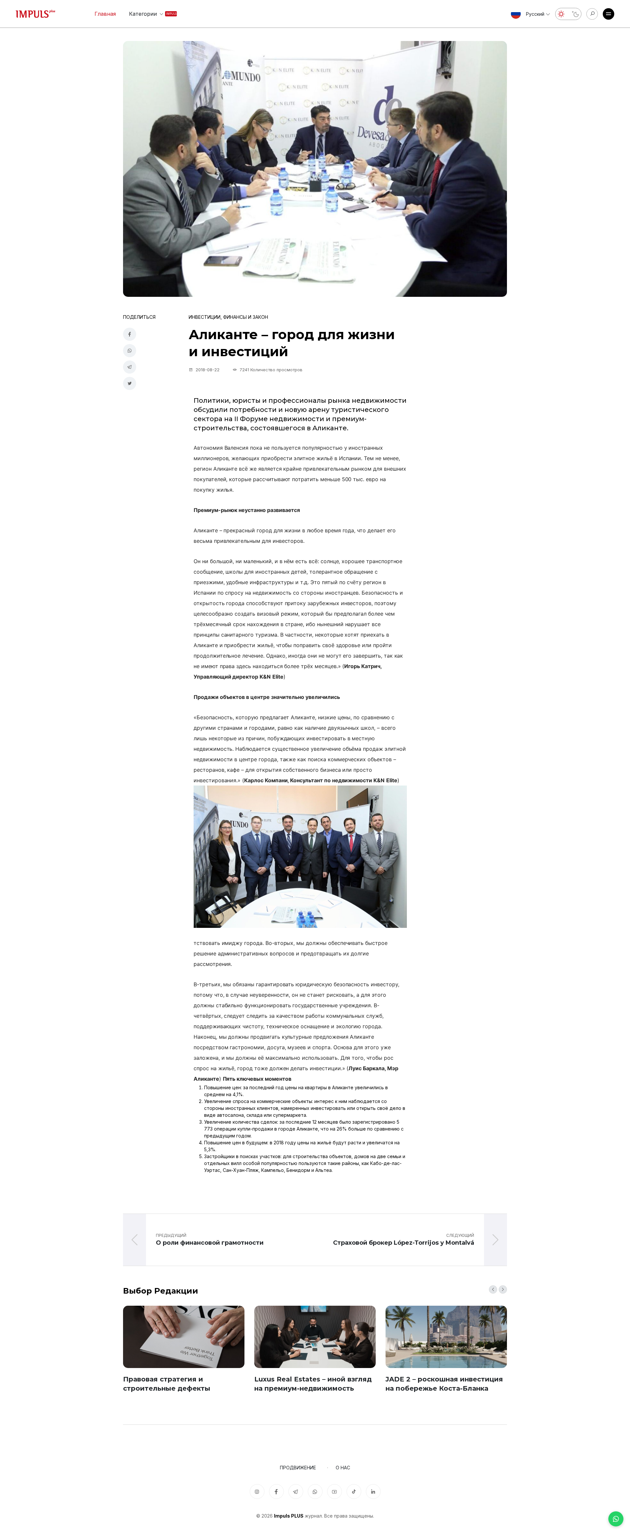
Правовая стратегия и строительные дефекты (166, 1383)
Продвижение (298, 1467)
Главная (105, 13)
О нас (343, 1467)
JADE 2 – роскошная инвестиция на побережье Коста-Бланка (444, 1383)
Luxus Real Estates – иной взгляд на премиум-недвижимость (313, 1383)
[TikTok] (353, 1491)
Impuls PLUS (289, 1516)
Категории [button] (147, 13)
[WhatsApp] (615, 1518)
